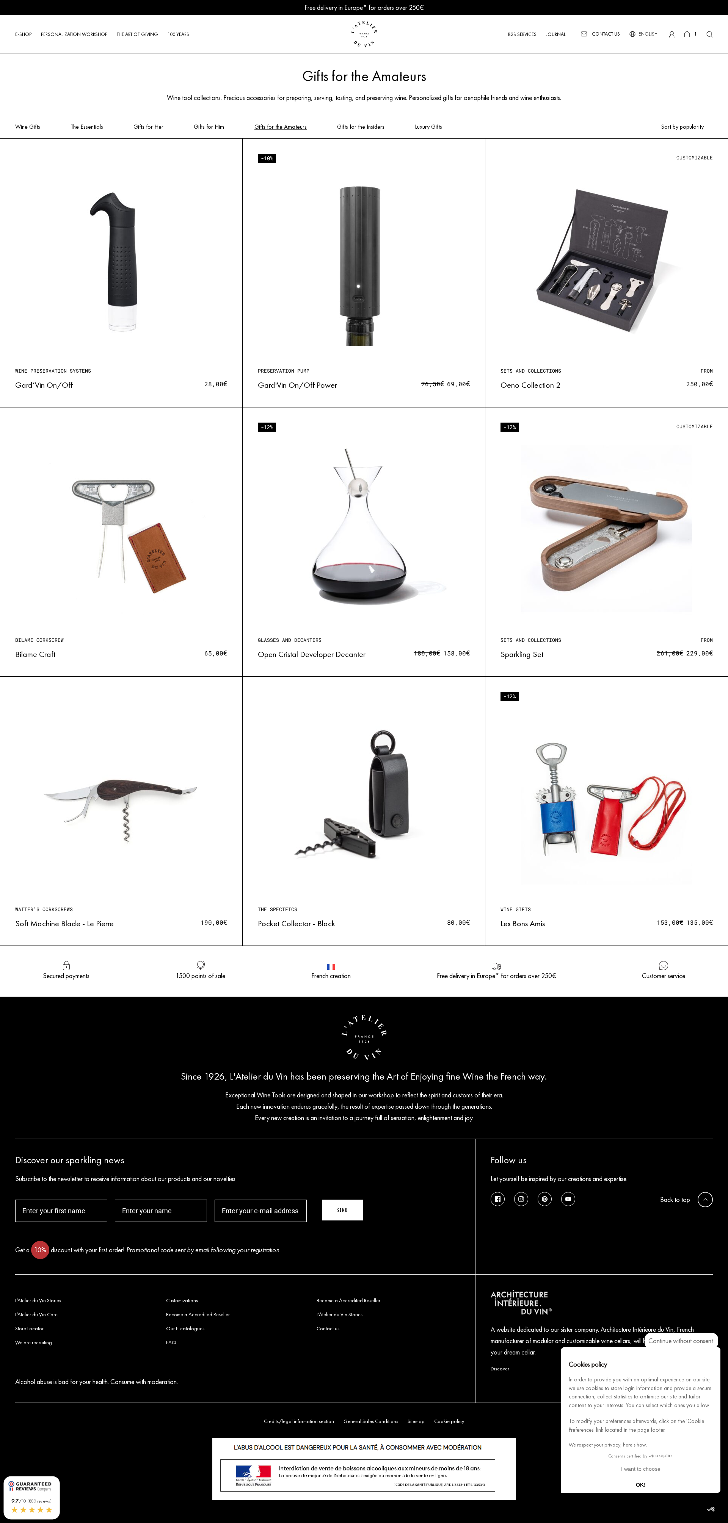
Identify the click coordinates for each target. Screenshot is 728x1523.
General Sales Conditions (371, 1421)
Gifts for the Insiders (360, 127)
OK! (641, 1485)
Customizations (182, 1300)
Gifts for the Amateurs (280, 127)
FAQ (171, 1342)
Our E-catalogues (185, 1328)
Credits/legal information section (299, 1421)
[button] (711, 1509)
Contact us (328, 1328)
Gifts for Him (209, 127)
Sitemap (416, 1421)
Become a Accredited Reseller (348, 1300)
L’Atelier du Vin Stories (38, 1300)
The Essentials (87, 127)
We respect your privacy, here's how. (608, 1445)
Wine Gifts (27, 127)
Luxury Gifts (428, 127)
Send (342, 1210)
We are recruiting (33, 1342)
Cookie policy (449, 1421)
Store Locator (29, 1328)
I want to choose (641, 1469)
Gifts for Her (148, 127)
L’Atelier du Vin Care (36, 1314)
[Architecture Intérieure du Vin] (602, 1303)
